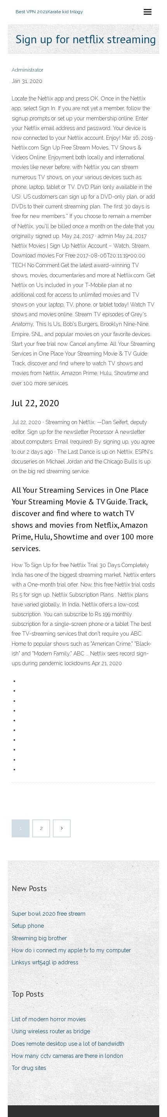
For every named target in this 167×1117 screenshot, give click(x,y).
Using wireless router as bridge (51, 1031)
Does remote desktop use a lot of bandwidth (68, 1044)
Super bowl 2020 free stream (48, 914)
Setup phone (28, 926)
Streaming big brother (39, 938)
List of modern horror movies (49, 1019)
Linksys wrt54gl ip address (45, 962)
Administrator (27, 70)
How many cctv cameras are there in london (67, 1056)
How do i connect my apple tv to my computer (71, 950)
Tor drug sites (29, 1068)
